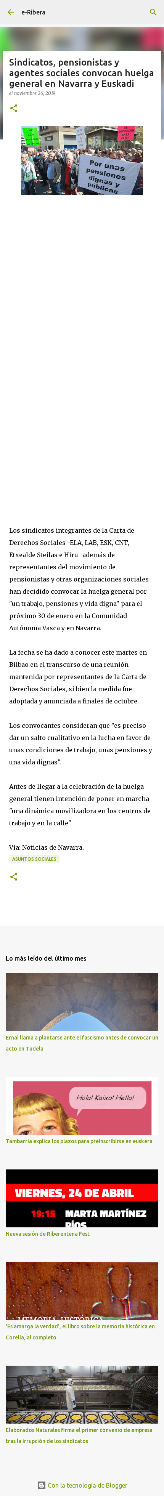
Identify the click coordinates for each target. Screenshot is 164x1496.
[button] (13, 109)
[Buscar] (153, 12)
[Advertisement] (66, 279)
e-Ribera (33, 12)
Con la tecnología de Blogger (86, 1485)
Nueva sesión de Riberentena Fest (48, 1234)
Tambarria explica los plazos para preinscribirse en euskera (79, 1141)
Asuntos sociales (34, 859)
